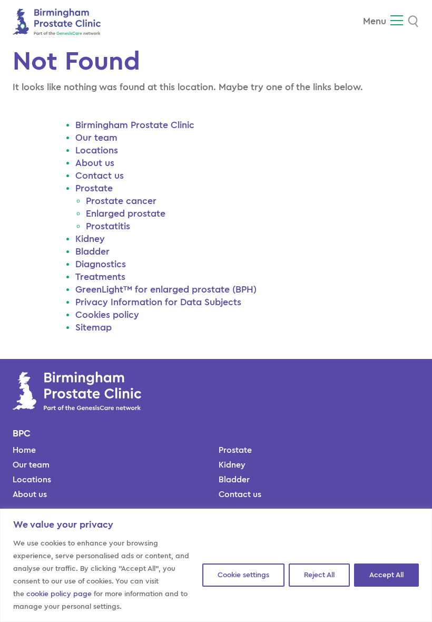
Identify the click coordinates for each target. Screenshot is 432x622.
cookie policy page (59, 594)
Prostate (94, 188)
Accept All (386, 575)
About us (94, 163)
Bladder (92, 251)
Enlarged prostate (125, 213)
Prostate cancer (121, 201)
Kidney (90, 239)
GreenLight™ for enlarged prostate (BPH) (166, 289)
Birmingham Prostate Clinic (136, 125)
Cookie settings (243, 575)
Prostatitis (109, 226)
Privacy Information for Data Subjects (158, 302)
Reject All (319, 575)
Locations (96, 150)
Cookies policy (107, 314)
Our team (96, 137)
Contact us (99, 175)
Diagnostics (100, 264)
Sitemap (93, 327)
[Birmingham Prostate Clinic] (57, 20)
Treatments (100, 276)
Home (24, 450)
